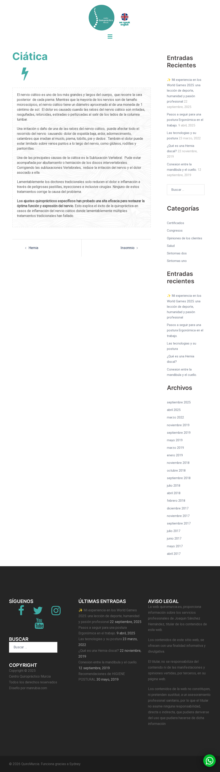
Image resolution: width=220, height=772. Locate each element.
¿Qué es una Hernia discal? (98, 651)
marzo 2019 (175, 448)
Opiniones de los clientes (184, 238)
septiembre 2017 (179, 523)
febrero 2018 (176, 501)
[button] (209, 760)
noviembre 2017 (178, 516)
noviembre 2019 (178, 425)
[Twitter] (38, 613)
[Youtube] (39, 626)
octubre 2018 (176, 470)
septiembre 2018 (179, 478)
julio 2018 (173, 485)
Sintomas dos (177, 253)
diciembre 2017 (177, 508)
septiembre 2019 (179, 433)
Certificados (175, 223)
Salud (171, 246)
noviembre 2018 (178, 463)
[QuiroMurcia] (110, 19)
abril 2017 (173, 554)
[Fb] (21, 613)
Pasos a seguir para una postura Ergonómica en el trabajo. (185, 119)
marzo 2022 (175, 417)
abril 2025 (173, 410)
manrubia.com (36, 688)
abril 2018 (173, 493)
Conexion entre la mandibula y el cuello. (107, 662)
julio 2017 (173, 531)
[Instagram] (56, 613)
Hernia (33, 248)
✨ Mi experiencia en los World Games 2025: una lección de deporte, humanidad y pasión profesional (184, 90)
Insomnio (127, 248)
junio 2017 (174, 538)
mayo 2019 (175, 440)
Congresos (175, 230)
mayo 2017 (175, 546)
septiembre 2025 (179, 402)
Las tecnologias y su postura (100, 639)
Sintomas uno (177, 261)
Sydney (75, 764)
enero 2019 (175, 455)
